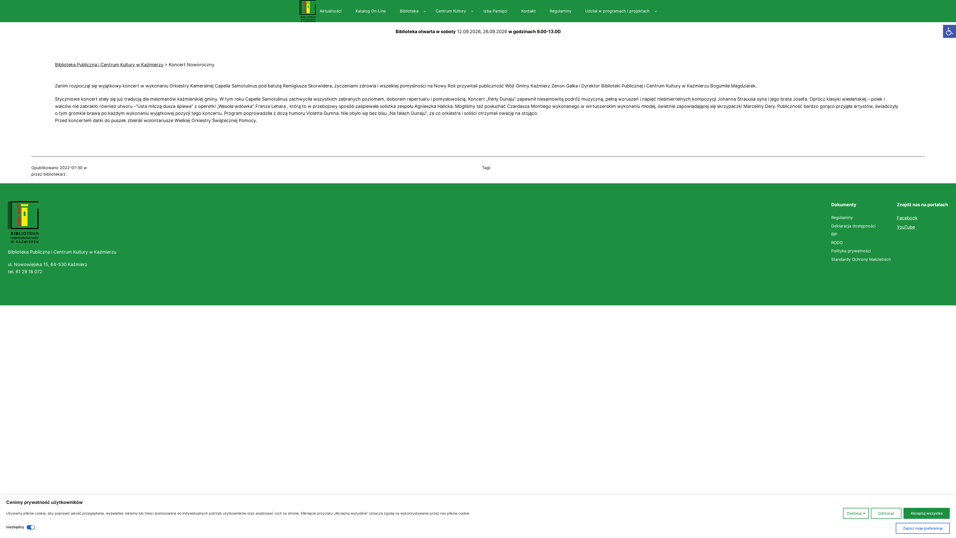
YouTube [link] (906, 227)
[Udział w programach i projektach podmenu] (656, 11)
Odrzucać (886, 513)
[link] (949, 31)
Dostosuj (854, 513)
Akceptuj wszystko (927, 513)
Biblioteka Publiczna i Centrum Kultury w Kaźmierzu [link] (62, 252)
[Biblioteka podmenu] (424, 11)
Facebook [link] (907, 217)
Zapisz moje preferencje (923, 528)
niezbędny (15, 527)
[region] (478, 516)
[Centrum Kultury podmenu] (472, 11)
